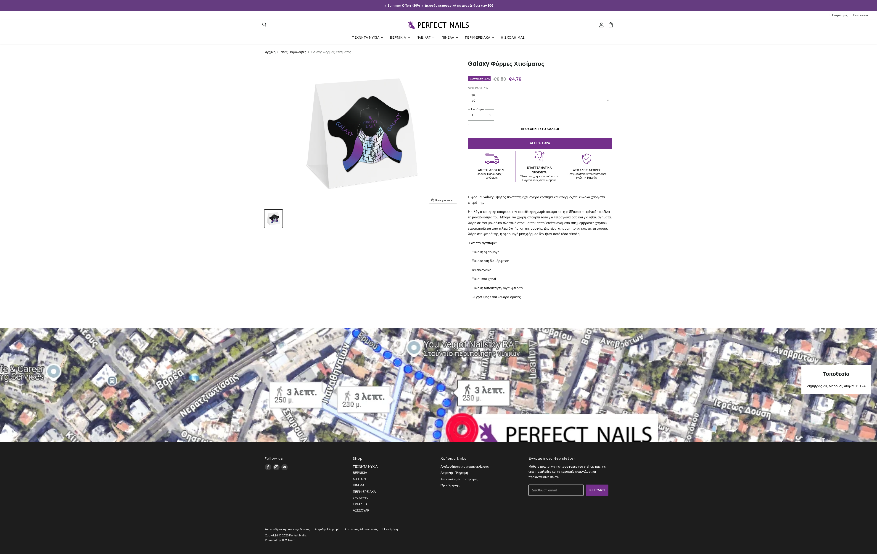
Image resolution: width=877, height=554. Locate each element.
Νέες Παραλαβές (293, 52)
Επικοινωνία (860, 15)
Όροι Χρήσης (450, 485)
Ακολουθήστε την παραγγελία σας (465, 466)
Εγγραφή (597, 490)
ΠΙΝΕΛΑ (448, 37)
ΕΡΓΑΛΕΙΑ (360, 504)
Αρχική (270, 52)
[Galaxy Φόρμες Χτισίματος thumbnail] (273, 219)
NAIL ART (424, 37)
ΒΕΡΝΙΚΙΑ (398, 37)
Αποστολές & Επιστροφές (459, 479)
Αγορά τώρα (540, 143)
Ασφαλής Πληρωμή (454, 472)
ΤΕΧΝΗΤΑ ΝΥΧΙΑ (366, 37)
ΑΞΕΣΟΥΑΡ (361, 510)
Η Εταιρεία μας (838, 15)
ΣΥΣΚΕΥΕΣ (361, 498)
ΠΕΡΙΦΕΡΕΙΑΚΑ (478, 37)
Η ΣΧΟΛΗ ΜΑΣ (513, 37)
